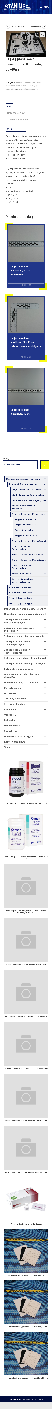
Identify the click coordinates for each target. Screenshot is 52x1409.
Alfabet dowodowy (21, 573)
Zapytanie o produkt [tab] (17, 119)
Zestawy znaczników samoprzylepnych (22, 580)
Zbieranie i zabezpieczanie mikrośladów (19, 629)
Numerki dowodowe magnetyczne (29, 541)
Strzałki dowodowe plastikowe (27, 554)
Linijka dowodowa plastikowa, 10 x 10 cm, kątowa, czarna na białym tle (26, 342)
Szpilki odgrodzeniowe (20, 592)
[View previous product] (8, 27)
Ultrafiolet (10, 693)
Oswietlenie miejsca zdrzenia (21, 682)
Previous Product (17, 27)
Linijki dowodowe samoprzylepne (29, 495)
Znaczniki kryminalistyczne (28, 89)
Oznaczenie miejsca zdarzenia (18, 86)
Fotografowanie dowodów (19, 669)
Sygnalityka (10, 731)
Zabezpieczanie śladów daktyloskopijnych (17, 621)
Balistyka (9, 720)
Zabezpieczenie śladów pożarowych (24, 663)
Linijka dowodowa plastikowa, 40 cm (20, 411)
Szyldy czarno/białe (25, 530)
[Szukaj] (44, 464)
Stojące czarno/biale (25, 519)
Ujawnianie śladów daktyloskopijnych (25, 614)
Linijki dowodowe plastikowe (26, 489)
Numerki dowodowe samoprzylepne (22, 547)
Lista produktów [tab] (16, 113)
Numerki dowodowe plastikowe (28, 82)
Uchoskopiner (12, 725)
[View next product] (44, 27)
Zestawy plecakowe (15, 704)
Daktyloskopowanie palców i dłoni (23, 608)
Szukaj (6, 458)
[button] (42, 34)
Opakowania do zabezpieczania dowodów (22, 676)
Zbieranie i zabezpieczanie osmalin (24, 636)
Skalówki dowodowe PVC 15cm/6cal (24, 507)
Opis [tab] (9, 106)
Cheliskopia (10, 709)
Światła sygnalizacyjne (20, 603)
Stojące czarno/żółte (26, 525)
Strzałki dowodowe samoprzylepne (21, 567)
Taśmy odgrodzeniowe (20, 598)
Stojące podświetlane (26, 535)
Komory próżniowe (14, 741)
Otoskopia (10, 714)
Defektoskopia (12, 688)
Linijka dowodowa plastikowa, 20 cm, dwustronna (20, 270)
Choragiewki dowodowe (21, 587)
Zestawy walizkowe (15, 698)
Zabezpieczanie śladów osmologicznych (17, 651)
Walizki (8, 747)
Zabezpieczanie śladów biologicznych (25, 658)
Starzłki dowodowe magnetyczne (29, 560)
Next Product (36, 27)
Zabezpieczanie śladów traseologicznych (17, 643)
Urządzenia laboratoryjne (18, 736)
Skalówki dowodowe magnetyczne (29, 500)
